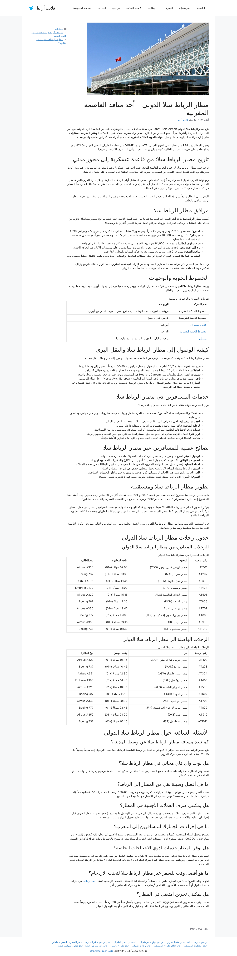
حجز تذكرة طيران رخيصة (70, 945)
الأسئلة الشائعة (134, 8)
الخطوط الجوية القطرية (193, 331)
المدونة (169, 8)
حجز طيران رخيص (120, 945)
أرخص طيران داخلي (197, 942)
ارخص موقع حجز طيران (151, 942)
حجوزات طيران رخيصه (96, 945)
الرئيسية (201, 8)
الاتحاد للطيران (198, 324)
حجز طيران (185, 8)
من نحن (116, 8)
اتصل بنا (102, 8)
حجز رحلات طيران (141, 945)
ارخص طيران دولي (176, 942)
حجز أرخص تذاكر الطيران (97, 942)
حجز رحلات (89, 881)
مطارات (59, 29)
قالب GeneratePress (101, 950)
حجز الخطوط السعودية (195, 945)
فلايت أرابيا (46, 8)
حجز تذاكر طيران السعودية (167, 945)
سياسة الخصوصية (82, 8)
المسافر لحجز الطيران (125, 942)
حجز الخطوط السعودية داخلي (67, 942)
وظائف (151, 8)
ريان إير (203, 338)
